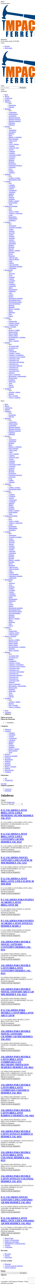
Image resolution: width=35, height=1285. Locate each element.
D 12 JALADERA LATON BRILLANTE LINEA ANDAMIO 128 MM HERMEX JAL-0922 (17, 1221)
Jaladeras (11, 742)
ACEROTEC (9, 780)
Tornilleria (8, 772)
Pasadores (12, 747)
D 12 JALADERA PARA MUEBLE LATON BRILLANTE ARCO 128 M (17, 1013)
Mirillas (11, 743)
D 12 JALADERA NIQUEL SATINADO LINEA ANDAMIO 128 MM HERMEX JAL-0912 (17, 1200)
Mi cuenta (8, 1254)
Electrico (7, 754)
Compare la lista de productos (14, 1266)
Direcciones (8, 1257)
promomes (8, 790)
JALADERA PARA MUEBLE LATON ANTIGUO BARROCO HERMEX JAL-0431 (17, 1134)
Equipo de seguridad (11, 756)
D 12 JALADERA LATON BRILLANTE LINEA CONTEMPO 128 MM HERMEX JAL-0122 (14, 838)
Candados (12, 733)
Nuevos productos (10, 1267)
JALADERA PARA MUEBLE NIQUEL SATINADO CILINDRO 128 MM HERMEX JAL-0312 (17, 1035)
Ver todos (4, 784)
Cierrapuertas (13, 738)
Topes (10, 752)
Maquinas (8, 765)
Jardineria (8, 761)
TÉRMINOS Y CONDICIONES (15, 1243)
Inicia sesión (8, 48)
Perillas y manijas (14, 749)
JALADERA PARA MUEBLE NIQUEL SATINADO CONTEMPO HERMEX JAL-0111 (16, 945)
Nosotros (7, 1245)
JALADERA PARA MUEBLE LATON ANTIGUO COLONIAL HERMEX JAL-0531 (17, 1179)
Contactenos (8, 1247)
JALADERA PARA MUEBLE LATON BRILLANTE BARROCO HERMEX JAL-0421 (17, 1113)
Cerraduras (12, 735)
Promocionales (9, 770)
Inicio (6, 710)
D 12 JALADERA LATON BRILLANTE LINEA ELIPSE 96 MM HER (17, 881)
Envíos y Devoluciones (12, 1240)
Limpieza (7, 763)
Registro (7, 46)
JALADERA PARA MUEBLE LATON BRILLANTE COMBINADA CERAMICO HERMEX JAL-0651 (16, 1089)
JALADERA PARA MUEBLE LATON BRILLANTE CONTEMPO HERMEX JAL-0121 (16, 969)
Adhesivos (8, 729)
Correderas (12, 740)
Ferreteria (7, 758)
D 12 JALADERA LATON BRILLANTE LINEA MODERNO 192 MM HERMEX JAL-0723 (17, 814)
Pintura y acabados (10, 766)
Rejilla (9, 802)
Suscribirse (23, 1273)
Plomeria (7, 768)
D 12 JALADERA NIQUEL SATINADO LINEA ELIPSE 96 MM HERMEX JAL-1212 (16, 860)
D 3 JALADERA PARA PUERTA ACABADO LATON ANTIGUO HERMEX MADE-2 (17, 923)
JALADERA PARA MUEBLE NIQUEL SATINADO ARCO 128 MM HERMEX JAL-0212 (17, 992)
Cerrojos (11, 736)
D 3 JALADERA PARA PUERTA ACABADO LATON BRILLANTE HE (17, 902)
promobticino (8, 789)
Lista (12, 802)
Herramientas (9, 759)
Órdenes (7, 1255)
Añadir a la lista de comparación (11, 828)
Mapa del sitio (9, 1238)
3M (6, 778)
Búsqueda (23, 87)
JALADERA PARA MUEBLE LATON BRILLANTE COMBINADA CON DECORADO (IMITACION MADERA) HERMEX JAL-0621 (17, 1062)
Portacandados (13, 750)
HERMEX (10, 723)
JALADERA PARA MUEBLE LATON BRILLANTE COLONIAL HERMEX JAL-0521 (16, 1156)
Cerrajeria (8, 731)
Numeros (11, 745)
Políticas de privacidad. (12, 1242)
